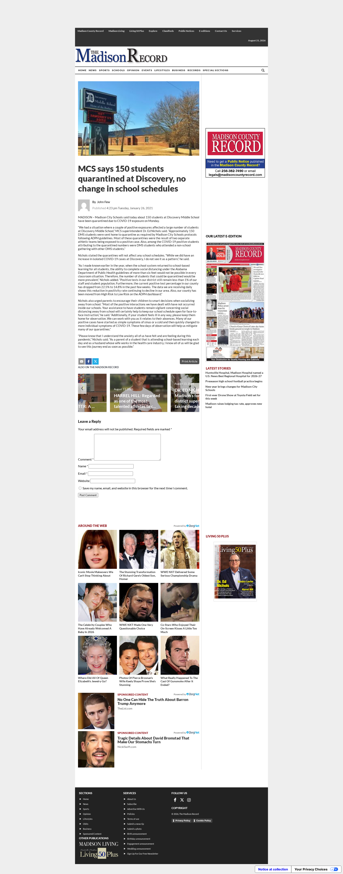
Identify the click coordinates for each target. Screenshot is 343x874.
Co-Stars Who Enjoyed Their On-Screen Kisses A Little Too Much (179, 628)
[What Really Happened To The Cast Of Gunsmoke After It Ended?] (180, 655)
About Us (131, 799)
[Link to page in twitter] (95, 361)
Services (236, 30)
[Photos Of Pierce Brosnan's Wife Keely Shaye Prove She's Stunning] (138, 655)
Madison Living (116, 30)
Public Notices (186, 30)
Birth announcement (137, 833)
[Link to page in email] (81, 361)
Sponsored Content (92, 833)
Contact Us (221, 30)
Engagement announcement (140, 843)
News (93, 70)
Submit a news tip (135, 824)
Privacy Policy (182, 820)
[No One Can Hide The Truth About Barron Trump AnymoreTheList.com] (96, 711)
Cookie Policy (203, 820)
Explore (153, 30)
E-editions (204, 30)
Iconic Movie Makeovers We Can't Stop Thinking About (95, 573)
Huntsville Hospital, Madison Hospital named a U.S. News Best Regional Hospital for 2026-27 (234, 374)
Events (147, 70)
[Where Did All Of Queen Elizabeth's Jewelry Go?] (97, 655)
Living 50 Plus (136, 30)
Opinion (133, 70)
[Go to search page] (263, 70)
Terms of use (133, 819)
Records (194, 70)
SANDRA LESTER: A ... (74, 406)
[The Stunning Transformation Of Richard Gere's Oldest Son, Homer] (138, 549)
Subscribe (132, 804)
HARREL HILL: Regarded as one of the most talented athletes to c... (137, 401)
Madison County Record (91, 30)
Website (84, 481)
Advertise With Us (136, 809)
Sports (104, 70)
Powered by (180, 694)
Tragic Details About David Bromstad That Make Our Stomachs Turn (153, 742)
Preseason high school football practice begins (233, 381)
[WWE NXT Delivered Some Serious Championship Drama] (180, 549)
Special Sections (215, 70)
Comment (85, 459)
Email (82, 473)
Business (179, 70)
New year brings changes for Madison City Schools (231, 388)
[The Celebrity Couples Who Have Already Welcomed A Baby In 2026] (97, 602)
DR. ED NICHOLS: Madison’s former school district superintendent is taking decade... (198, 397)
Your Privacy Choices (311, 869)
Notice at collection (273, 869)
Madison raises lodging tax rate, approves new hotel (233, 405)
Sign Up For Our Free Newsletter (142, 853)
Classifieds (168, 30)
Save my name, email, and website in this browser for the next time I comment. (135, 488)
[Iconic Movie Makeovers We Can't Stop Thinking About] (97, 549)
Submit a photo (134, 829)
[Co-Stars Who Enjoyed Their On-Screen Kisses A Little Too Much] (180, 602)
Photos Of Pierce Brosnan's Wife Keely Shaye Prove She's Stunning (137, 681)
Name (83, 466)
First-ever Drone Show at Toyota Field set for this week (233, 396)
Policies (131, 814)
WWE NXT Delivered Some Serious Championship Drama (179, 573)
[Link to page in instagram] (189, 800)
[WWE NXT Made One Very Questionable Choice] (138, 602)
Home (82, 70)
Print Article (189, 361)
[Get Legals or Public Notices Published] (235, 176)
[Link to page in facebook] (88, 361)
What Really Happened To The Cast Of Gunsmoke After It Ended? (179, 681)
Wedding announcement (139, 848)
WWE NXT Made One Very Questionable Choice (136, 626)
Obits (85, 824)
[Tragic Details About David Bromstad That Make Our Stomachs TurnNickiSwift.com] (96, 749)
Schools (118, 70)
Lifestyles (162, 70)
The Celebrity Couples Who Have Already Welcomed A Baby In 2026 (95, 628)
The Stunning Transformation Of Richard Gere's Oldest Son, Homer (137, 575)
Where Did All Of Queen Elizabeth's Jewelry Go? (93, 679)
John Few (103, 202)
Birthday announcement (138, 838)
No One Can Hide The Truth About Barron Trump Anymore (153, 703)
